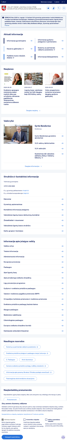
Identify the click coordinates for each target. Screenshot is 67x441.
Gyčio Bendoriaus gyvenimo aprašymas (45, 137)
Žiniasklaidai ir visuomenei (14, 220)
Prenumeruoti (12, 399)
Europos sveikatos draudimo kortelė (17, 326)
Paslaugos (8, 267)
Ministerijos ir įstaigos (46, 2)
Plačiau (7, 25)
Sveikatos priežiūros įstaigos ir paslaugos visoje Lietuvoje (26, 353)
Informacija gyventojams (16, 41)
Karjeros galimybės (14, 49)
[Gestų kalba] (53, 8)
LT (62, 2)
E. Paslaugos (10, 360)
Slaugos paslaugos (11, 310)
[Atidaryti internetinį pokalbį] (63, 437)
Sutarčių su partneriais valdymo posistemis (46, 49)
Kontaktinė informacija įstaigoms (16, 210)
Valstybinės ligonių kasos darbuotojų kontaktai (21, 215)
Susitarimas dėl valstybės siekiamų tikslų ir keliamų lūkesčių (44, 156)
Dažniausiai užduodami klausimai (16, 331)
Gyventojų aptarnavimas (13, 204)
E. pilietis (57, 2)
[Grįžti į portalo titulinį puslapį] (3, 2)
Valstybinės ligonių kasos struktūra (17, 226)
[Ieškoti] (59, 8)
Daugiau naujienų (32, 110)
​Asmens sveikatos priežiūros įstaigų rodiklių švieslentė (25, 366)
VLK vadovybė (40, 149)
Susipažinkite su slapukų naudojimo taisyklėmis (16, 414)
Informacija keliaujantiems (48, 57)
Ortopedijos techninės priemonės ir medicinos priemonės (25, 299)
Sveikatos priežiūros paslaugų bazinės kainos (21, 304)
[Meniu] (64, 8)
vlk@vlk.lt (26, 193)
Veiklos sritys (9, 246)
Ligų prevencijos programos (14, 283)
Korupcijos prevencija (12, 262)
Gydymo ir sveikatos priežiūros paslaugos (19, 288)
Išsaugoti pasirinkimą (12, 437)
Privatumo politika (38, 414)
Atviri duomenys (27, 360)
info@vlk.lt (25, 190)
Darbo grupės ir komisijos (13, 231)
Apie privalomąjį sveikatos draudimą (17, 278)
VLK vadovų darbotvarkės (44, 143)
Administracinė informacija (14, 257)
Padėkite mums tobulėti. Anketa (16, 57)
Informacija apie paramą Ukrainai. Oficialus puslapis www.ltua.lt (27, 372)
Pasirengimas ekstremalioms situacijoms (20, 378)
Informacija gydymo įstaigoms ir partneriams (47, 41)
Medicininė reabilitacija (12, 315)
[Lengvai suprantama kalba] (48, 8)
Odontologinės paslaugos (13, 320)
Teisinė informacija (11, 251)
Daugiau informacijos (32, 166)
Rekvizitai (7, 199)
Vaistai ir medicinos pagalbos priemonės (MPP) (21, 294)
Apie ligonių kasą (10, 273)
